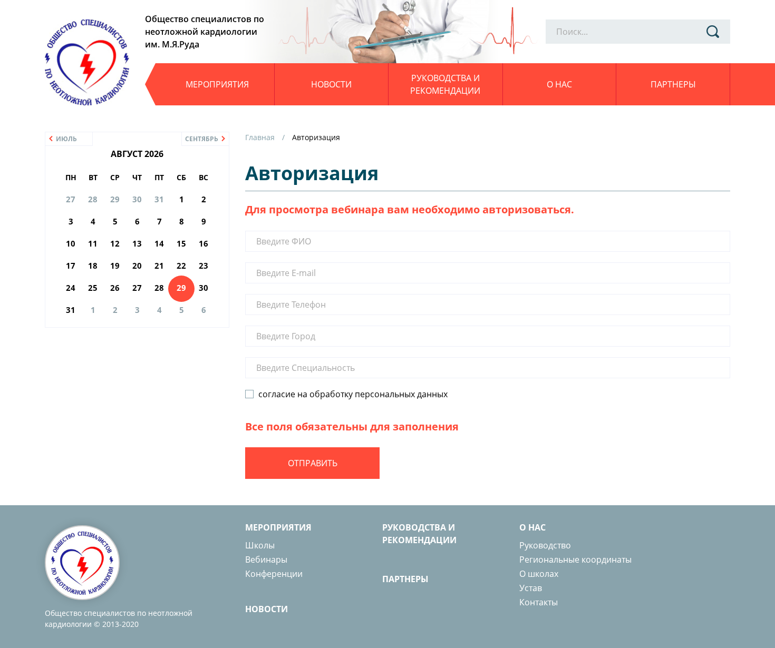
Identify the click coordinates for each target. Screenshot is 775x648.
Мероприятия (217, 84)
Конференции (274, 574)
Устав (530, 588)
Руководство (545, 545)
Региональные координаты (575, 559)
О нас (559, 84)
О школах (538, 574)
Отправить (312, 463)
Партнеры (673, 84)
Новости (331, 84)
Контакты (538, 602)
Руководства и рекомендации (445, 84)
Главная (260, 137)
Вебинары (266, 559)
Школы (260, 545)
